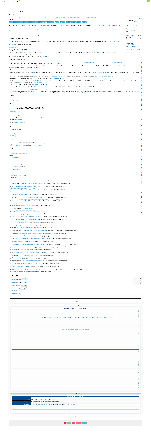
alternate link (48, 181)
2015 (59, 410)
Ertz (59, 317)
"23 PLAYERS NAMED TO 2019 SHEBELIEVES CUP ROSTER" (20, 222)
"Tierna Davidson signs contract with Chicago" (18, 192)
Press (109, 317)
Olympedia (18, 288)
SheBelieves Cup (13, 169)
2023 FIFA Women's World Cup (67, 86)
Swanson (66, 379)
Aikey (59, 401)
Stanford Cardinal (132, 35)
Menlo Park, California (134, 24)
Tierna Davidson (14, 208)
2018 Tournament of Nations (92, 73)
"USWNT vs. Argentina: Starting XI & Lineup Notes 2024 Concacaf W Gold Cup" (23, 235)
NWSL (19, 111)
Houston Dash (111, 65)
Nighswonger (80, 379)
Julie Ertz (14, 82)
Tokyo (46, 84)
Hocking (47, 399)
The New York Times (40, 227)
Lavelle (87, 317)
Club (66, 22)
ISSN (51, 239)
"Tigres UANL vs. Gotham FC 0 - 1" (16, 257)
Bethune (100, 379)
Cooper (64, 404)
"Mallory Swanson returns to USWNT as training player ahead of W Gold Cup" (28, 233)
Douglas (56, 399)
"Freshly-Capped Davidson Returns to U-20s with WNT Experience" (21, 213)
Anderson (55, 404)
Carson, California (18, 144)
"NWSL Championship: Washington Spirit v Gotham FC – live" (31, 255)
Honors (75, 22)
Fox (45, 379)
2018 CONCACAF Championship (54, 76)
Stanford (116, 52)
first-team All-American (60, 25)
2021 (16, 111)
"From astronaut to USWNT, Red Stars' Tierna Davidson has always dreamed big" (33, 183)
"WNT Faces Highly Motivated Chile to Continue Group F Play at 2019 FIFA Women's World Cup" (25, 225)
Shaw (88, 379)
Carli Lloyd (19, 82)
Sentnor (99, 410)
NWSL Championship (14, 157)
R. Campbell (73, 404)
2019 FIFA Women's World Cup (80, 29)
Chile (36, 76)
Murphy (97, 379)
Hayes (107, 379)
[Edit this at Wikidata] (26, 208)
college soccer (17, 25)
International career (51, 22)
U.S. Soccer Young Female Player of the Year (45, 29)
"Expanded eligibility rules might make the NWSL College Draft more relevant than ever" (25, 189)
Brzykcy (60, 404)
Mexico (127, 72)
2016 (62, 410)
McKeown (42, 399)
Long (99, 317)
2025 (16, 115)
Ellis (112, 317)
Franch (102, 317)
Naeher (38, 317)
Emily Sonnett (42, 92)
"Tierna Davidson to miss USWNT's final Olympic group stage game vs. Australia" (32, 239)
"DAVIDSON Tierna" (14, 181)
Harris (93, 317)
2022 (15, 135)
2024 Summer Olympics (37, 91)
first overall (93, 25)
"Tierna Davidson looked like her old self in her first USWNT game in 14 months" (35, 230)
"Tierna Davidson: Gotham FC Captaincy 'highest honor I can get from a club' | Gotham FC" (25, 205)
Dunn (96, 317)
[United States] (138, 324)
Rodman (53, 379)
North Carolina (88, 42)
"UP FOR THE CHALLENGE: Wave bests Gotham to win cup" (30, 197)
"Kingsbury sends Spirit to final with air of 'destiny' (19, 203)
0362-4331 (54, 239)
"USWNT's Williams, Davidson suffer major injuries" (20, 194)
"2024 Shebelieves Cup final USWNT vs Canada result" (19, 271)
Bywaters (53, 410)
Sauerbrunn (46, 317)
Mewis (43, 317)
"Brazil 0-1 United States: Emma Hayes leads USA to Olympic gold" (32, 260)
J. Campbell (38, 404)
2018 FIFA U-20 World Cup (37, 73)
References (79, 22)
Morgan (76, 317)
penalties (47, 63)
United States (133, 46)
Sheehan (46, 401)
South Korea (33, 145)
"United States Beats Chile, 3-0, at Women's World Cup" (28, 227)
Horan (62, 317)
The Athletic (48, 238)
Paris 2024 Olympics (20, 181)
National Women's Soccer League (23, 52)
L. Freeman (68, 404)
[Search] (19, 1)
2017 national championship (46, 25)
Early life (10, 22)
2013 (51, 410)
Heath (90, 317)
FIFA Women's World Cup (15, 163)
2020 (16, 110)
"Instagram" (13, 250)
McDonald (105, 317)
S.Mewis (43, 338)
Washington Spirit (55, 63)
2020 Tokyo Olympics (103, 29)
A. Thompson (94, 410)
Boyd (47, 404)
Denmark (64, 72)
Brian (53, 317)
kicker (18, 282)
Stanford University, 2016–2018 (18, 22)
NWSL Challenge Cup (18, 119)
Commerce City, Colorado (19, 145)
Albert (47, 379)
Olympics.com (19, 285)
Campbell (107, 338)
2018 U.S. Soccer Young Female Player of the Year (104, 76)
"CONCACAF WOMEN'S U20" (15, 214)
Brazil (73, 92)
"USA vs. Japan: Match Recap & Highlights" (17, 241)
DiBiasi (38, 401)
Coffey (94, 379)
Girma (50, 379)
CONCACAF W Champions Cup (20, 122)
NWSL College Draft (42, 52)
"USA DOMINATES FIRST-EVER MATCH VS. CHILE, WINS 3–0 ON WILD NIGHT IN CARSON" (25, 252)
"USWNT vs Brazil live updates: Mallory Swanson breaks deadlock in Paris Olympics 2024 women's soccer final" (38, 246)
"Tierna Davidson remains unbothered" (17, 249)
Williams (103, 338)
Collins (51, 404)
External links (84, 22)
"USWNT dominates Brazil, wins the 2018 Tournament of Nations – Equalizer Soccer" (34, 272)
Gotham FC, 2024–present (43, 22)
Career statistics (62, 22)
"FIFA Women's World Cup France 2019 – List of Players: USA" (20, 180)
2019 (16, 109)
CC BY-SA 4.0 (75, 416)
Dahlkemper (56, 317)
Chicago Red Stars (133, 40)
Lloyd (65, 317)
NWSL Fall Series (18, 124)
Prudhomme (43, 404)
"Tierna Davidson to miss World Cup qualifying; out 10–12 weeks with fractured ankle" (24, 186)
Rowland (34, 404)
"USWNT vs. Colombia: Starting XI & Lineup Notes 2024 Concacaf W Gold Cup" (23, 236)
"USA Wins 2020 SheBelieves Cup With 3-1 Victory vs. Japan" (20, 266)
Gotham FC (133, 41)
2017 (67, 410)
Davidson (72, 317)
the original (45, 180)
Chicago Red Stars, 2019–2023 (32, 22)
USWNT (26, 72)
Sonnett (80, 317)
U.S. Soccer (18, 293)
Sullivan (34, 401)
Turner (60, 399)
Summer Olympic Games (15, 164)
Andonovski (112, 338)
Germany (87, 91)
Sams (103, 379)
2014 (55, 410)
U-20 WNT (33, 72)
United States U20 (133, 45)
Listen (148, 1)
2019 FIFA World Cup (38, 80)
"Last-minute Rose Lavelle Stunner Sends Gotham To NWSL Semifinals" (22, 200)
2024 (16, 114)
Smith (73, 379)
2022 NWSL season (45, 56)
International (71, 22)
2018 (77, 54)
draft (25, 54)
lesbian (17, 97)
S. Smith (82, 410)
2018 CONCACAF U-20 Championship (99, 72)
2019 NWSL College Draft (111, 25)
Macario (96, 338)
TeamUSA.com (19, 287)
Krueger (99, 338)
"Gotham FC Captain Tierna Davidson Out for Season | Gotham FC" (21, 211)
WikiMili (2, 1)
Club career (25, 22)
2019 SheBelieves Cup (55, 78)
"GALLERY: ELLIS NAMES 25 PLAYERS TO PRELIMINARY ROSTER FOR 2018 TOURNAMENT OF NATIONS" (27, 216)
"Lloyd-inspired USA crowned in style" (17, 258)
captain (47, 65)
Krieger (69, 317)
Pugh (40, 317)
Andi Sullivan (64, 54)
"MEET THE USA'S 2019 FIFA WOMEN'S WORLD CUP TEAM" (20, 224)
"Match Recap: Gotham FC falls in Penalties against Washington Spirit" (38, 202)
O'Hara (50, 317)
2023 (15, 136)
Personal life (57, 22)
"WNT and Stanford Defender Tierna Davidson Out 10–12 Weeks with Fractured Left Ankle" (25, 219)
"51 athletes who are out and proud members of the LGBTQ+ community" (22, 247)
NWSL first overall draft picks (76, 409)
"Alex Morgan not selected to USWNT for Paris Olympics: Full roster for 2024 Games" (33, 238)
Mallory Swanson (84, 92)
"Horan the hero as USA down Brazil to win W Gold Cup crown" (21, 263)
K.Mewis (54, 338)
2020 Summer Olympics (37, 84)
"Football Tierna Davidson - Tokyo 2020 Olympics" (19, 261)
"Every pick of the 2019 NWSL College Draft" (18, 191)
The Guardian (43, 255)
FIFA (32, 180)
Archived (52, 183)
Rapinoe (83, 317)
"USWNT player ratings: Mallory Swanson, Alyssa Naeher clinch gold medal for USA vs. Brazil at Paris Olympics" (28, 244)
